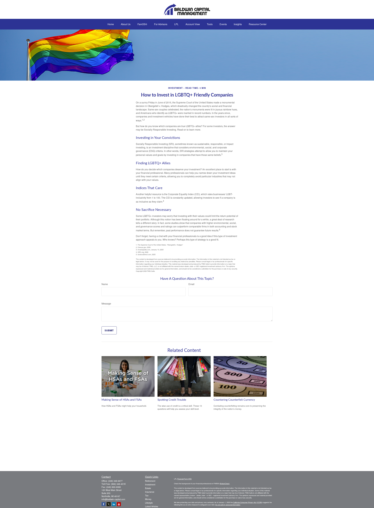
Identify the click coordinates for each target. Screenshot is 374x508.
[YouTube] (119, 504)
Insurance (149, 491)
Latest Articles (151, 506)
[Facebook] (103, 504)
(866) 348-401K (118, 483)
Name (105, 284)
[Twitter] (109, 504)
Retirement (150, 480)
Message (106, 303)
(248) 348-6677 (115, 480)
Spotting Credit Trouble (171, 399)
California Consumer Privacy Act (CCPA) (247, 502)
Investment (150, 484)
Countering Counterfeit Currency (234, 399)
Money (148, 499)
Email (191, 284)
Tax (146, 495)
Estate (148, 488)
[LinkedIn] (114, 504)
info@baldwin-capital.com (113, 499)
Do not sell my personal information (227, 504)
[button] (110, 24)
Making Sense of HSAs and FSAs (122, 399)
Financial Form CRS (184, 479)
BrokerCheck (225, 483)
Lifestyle (149, 502)
